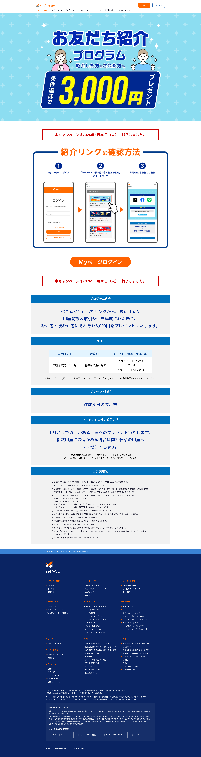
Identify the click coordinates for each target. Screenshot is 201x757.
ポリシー (87, 639)
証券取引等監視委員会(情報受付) (136, 653)
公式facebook (53, 675)
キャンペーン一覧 (54, 643)
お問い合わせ (128, 606)
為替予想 (50, 658)
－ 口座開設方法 (92, 609)
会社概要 (50, 585)
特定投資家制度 (91, 673)
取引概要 (88, 595)
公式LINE (51, 672)
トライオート (53, 551)
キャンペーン (83, 10)
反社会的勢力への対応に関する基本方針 (101, 647)
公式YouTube (52, 678)
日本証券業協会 (129, 669)
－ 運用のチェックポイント (96, 619)
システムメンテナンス (131, 613)
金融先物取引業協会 (131, 666)
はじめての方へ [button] (124, 10)
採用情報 (50, 592)
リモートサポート (130, 609)
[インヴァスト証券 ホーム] (45, 5)
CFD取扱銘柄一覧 (130, 585)
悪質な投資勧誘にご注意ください (136, 650)
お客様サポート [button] (110, 10)
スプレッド (89, 592)
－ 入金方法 (90, 613)
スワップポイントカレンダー (96, 589)
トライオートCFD (56, 10)
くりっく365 (52, 606)
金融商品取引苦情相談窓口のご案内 (134, 658)
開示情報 (50, 589)
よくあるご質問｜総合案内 (133, 616)
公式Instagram (53, 682)
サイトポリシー (91, 666)
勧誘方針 (88, 656)
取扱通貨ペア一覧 (92, 585)
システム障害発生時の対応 (95, 660)
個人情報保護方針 (92, 663)
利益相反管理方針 (92, 653)
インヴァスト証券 (53, 581)
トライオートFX (41, 10)
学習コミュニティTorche (95, 632)
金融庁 (125, 663)
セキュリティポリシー (93, 669)
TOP (44, 551)
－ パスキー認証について (133, 626)
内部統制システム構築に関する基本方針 (101, 650)
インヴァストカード (55, 609)
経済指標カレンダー (55, 654)
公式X (49, 669)
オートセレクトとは (93, 629)
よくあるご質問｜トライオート (135, 619)
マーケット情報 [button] (96, 10)
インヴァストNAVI (92, 626)
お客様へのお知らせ (131, 622)
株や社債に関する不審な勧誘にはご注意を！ (136, 645)
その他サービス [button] (70, 10)
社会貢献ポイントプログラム (58, 613)
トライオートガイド (93, 622)
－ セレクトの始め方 (94, 616)
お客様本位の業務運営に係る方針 (98, 643)
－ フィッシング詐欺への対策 (135, 629)
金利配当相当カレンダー (132, 589)
